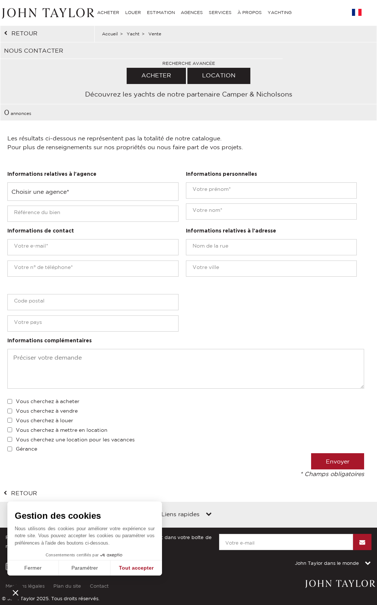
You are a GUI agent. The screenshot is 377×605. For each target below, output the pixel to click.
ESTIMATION (161, 12)
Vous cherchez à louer (44, 420)
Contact (99, 586)
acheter (156, 75)
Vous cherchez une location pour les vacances (75, 440)
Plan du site (67, 586)
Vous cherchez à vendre (47, 411)
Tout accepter (136, 568)
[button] (15, 592)
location (219, 75)
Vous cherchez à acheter (48, 401)
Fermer (33, 568)
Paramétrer (84, 568)
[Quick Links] (208, 514)
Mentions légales (25, 586)
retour (24, 33)
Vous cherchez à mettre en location (62, 430)
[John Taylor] (47, 12)
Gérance (26, 449)
